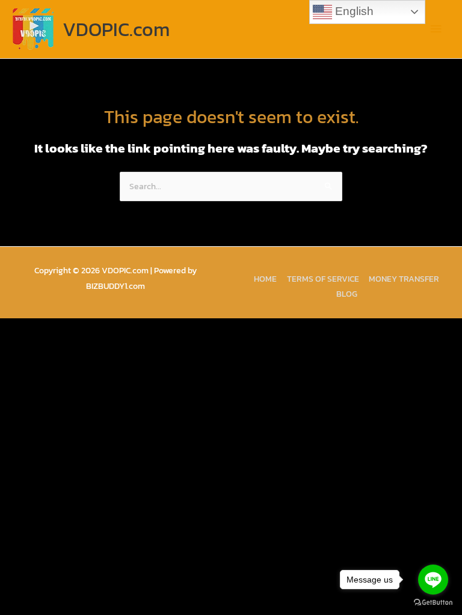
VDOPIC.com (116, 29)
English (353, 11)
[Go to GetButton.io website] (433, 603)
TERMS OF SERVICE (323, 279)
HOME (265, 279)
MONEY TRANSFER (404, 279)
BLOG (346, 294)
